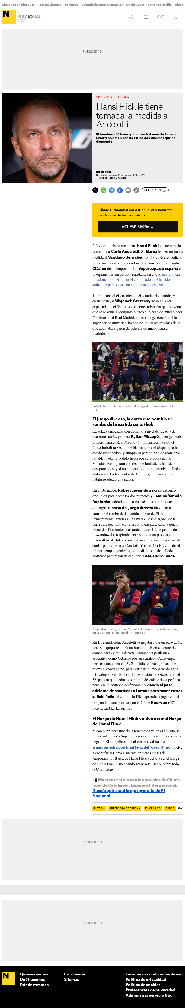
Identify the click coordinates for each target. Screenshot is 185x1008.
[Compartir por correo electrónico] (128, 190)
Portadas (71, 4)
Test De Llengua (49, 4)
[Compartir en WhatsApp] (103, 190)
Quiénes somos (34, 974)
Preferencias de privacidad (150, 990)
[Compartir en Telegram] (112, 190)
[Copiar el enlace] (136, 190)
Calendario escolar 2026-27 (102, 4)
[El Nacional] (9, 17)
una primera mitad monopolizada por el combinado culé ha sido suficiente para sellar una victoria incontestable (136, 279)
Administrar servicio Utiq (149, 995)
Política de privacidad (146, 979)
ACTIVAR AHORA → (137, 227)
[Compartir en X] (95, 190)
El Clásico (152, 808)
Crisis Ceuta (135, 4)
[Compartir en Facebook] (120, 190)
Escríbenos (74, 974)
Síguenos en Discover (18, 4)
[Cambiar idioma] (160, 17)
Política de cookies (143, 985)
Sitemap (71, 979)
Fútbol (99, 808)
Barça (170, 808)
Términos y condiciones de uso (154, 974)
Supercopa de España (124, 808)
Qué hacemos (32, 979)
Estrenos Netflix (160, 4)
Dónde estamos (34, 985)
